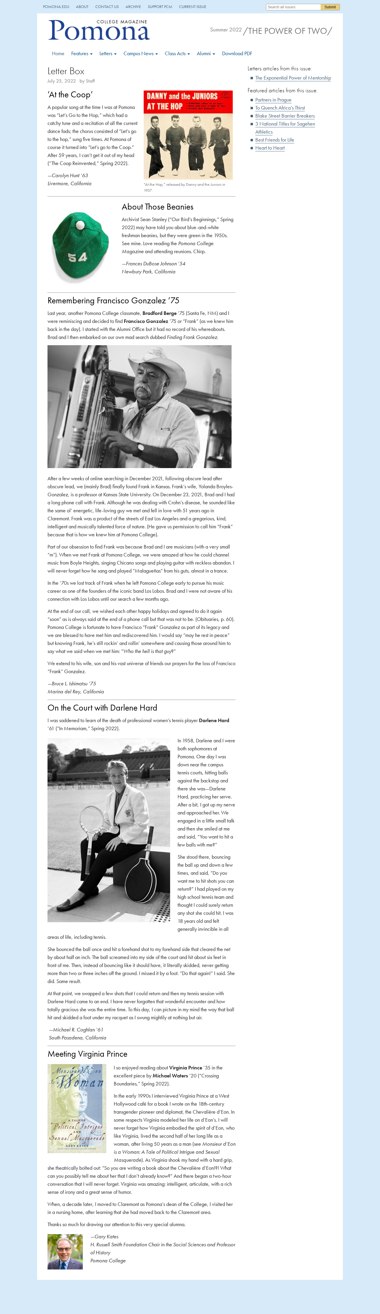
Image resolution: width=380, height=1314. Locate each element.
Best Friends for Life (274, 139)
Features (80, 53)
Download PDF (237, 53)
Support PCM (160, 6)
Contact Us (107, 6)
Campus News (139, 53)
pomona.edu (56, 6)
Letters (106, 53)
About (82, 6)
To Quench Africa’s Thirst (280, 107)
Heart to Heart (270, 147)
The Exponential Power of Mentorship (293, 77)
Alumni (204, 53)
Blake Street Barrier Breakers (285, 115)
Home (58, 53)
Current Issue (192, 6)
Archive (133, 6)
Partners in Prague (273, 99)
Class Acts (176, 53)
